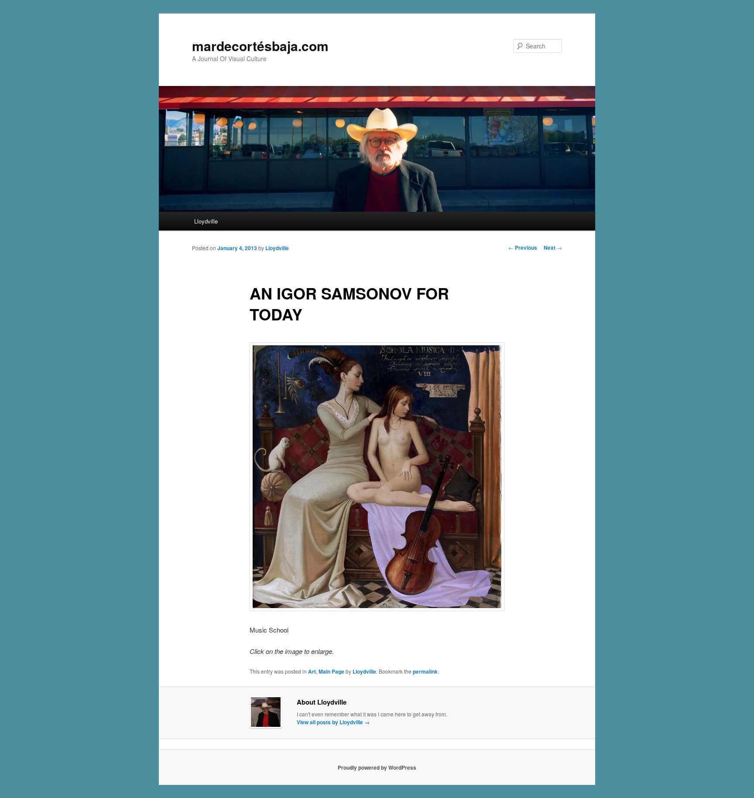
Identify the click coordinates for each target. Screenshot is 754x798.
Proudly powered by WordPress (377, 767)
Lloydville (206, 221)
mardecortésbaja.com (260, 45)
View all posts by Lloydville (333, 722)
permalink (425, 671)
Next (553, 247)
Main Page (331, 671)
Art (312, 671)
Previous (522, 247)
